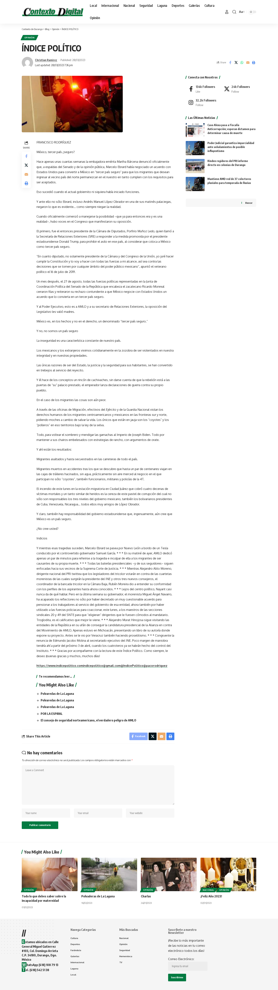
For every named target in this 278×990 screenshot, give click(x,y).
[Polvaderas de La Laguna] (109, 874)
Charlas (146, 896)
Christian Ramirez (46, 60)
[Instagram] (203, 102)
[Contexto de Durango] (53, 12)
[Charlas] (169, 874)
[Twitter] (238, 89)
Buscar (248, 202)
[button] (227, 12)
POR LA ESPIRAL (52, 714)
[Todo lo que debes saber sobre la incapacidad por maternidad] (50, 874)
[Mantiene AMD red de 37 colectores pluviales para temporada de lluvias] (195, 184)
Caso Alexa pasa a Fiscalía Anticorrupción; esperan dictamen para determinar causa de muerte (231, 129)
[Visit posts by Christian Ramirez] (27, 62)
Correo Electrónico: (181, 959)
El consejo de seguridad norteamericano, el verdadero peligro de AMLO (88, 720)
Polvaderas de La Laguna (98, 896)
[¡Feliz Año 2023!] (228, 874)
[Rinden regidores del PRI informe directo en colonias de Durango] (195, 166)
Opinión (29, 37)
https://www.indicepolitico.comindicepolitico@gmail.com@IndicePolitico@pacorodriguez (101, 666)
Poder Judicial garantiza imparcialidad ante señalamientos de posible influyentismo (230, 147)
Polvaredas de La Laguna (57, 694)
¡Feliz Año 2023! (211, 896)
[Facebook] (203, 89)
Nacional (208, 890)
